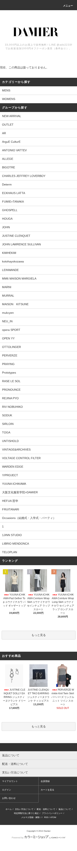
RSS (46, 817)
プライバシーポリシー (52, 813)
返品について (65, 809)
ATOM (53, 817)
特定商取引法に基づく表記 (26, 813)
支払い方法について (24, 809)
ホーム (9, 809)
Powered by (18, 837)
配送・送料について (46, 809)
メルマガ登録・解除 (30, 817)
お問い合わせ (9, 798)
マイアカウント (10, 781)
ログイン (6, 789)
